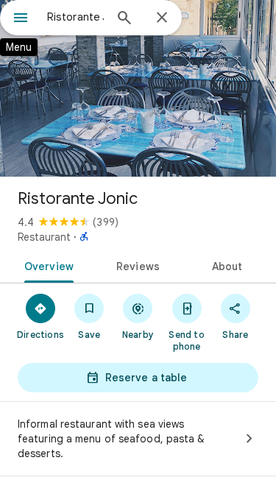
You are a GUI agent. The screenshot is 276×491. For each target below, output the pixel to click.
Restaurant (44, 237)
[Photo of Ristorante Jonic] (138, 88)
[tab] (46, 265)
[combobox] (75, 17)
